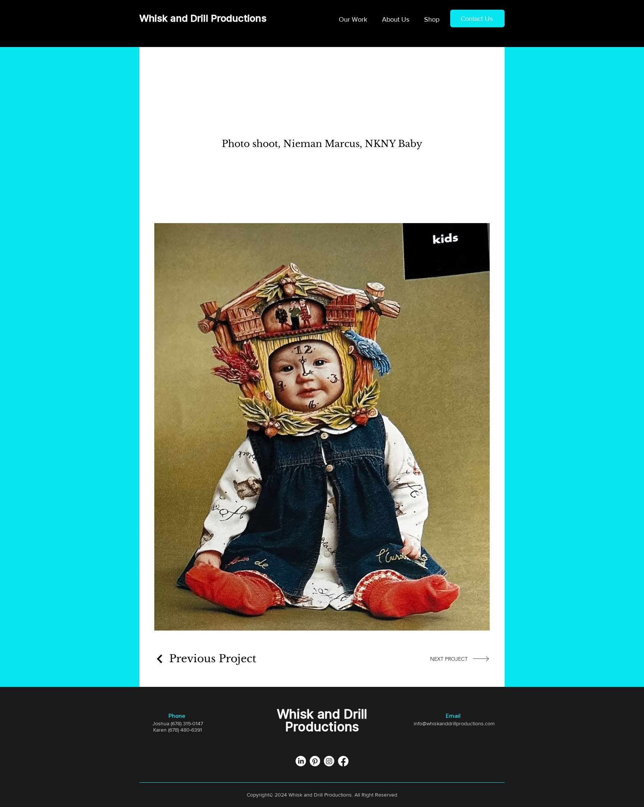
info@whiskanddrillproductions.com (454, 723)
